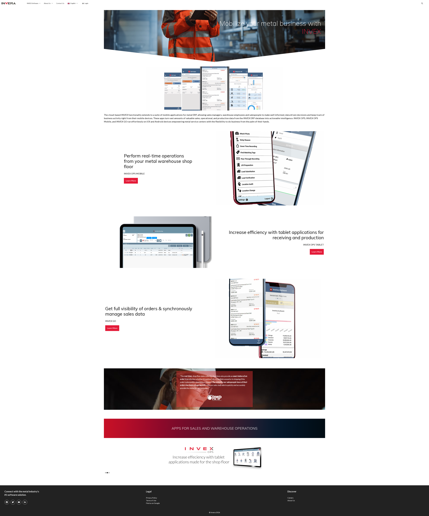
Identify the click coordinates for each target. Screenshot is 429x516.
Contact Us (60, 3)
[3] (108, 472)
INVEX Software (32, 3)
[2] (107, 472)
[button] (422, 3)
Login (86, 3)
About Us (47, 3)
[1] (105, 472)
